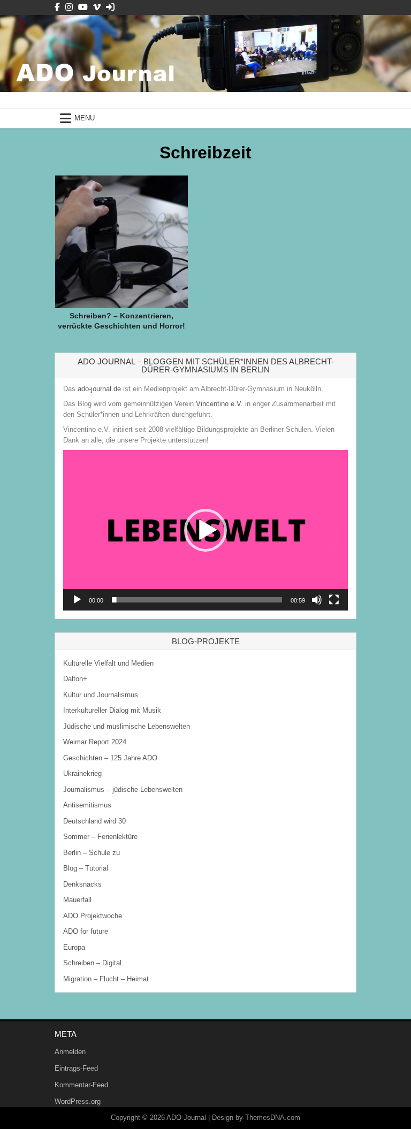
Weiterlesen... (125, 215)
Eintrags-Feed (76, 1068)
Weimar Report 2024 (94, 742)
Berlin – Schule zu (91, 853)
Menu (84, 118)
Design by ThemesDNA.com (256, 1117)
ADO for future (85, 931)
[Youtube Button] (83, 7)
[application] (205, 530)
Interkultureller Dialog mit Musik (112, 710)
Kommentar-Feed (81, 1085)
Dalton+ (75, 679)
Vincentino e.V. (219, 404)
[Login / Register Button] (110, 7)
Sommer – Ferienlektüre (100, 837)
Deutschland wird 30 (94, 821)
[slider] (197, 599)
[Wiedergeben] (77, 599)
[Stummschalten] (316, 599)
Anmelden (70, 1052)
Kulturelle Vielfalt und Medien (108, 663)
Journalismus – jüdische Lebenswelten (122, 789)
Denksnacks (82, 884)
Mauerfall (77, 900)
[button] (205, 530)
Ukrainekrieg (82, 773)
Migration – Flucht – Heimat (106, 979)
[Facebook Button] (57, 7)
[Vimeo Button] (97, 7)
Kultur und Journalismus (100, 695)
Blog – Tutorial (85, 868)
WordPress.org (78, 1101)
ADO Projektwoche (92, 916)
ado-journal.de (99, 389)
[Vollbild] (334, 599)
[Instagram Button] (69, 7)
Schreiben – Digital (92, 963)
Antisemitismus (87, 805)
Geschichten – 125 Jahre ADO (110, 758)
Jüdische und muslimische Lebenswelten (126, 726)
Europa (74, 947)
